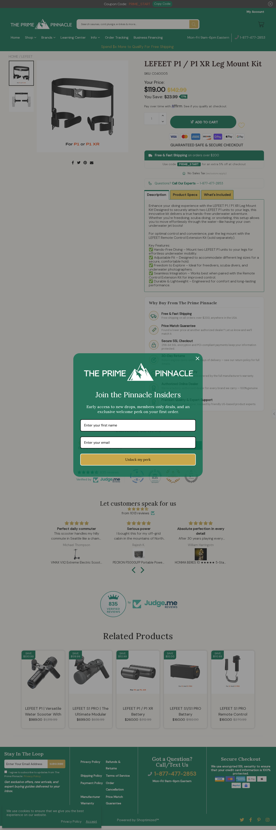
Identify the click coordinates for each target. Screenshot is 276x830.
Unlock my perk (138, 459)
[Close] (197, 358)
